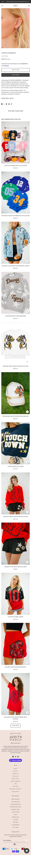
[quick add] (27, 411)
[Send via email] (9, 104)
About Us (15, 771)
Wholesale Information (15, 788)
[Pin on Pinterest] (6, 104)
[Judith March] (15, 5)
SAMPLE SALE (15, 817)
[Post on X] (4, 104)
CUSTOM (15, 819)
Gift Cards (15, 786)
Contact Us (16, 773)
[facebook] (13, 756)
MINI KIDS (15, 822)
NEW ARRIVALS (15, 799)
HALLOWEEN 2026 (15, 804)
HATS (15, 814)
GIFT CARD (15, 827)
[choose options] (27, 161)
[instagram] (15, 756)
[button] (11, 104)
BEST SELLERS (15, 801)
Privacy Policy (15, 791)
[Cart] (29, 6)
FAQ (15, 783)
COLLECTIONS (15, 812)
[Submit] (26, 840)
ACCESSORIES (15, 824)
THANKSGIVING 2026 (15, 806)
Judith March (4, 56)
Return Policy (15, 778)
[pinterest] (18, 756)
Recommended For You (11, 119)
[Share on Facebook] (2, 104)
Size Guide (15, 776)
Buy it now (15, 75)
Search (15, 768)
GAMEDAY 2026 (15, 809)
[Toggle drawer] (2, 5)
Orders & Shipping (15, 781)
